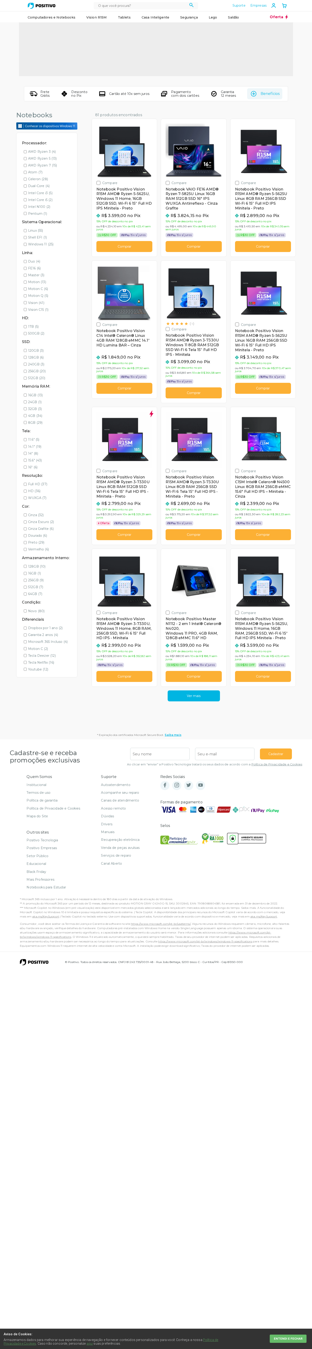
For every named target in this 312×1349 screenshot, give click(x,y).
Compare (109, 183)
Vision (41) (36, 303)
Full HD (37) (37, 484)
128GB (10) (37, 566)
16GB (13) (35, 395)
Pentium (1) (37, 214)
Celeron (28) (38, 179)
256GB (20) (37, 371)
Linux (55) (35, 230)
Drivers (106, 824)
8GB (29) (35, 423)
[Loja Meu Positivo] (41, 6)
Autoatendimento (115, 785)
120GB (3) (36, 351)
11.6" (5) (33, 439)
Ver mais (194, 696)
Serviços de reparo (116, 855)
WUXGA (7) (37, 498)
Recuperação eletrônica (120, 840)
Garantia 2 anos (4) (43, 635)
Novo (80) (36, 611)
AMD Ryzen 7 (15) (42, 165)
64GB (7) (35, 594)
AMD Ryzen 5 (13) (42, 158)
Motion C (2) (38, 649)
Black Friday (36, 872)
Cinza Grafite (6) (41, 529)
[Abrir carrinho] (284, 6)
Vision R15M (96, 17)
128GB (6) (36, 357)
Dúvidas (107, 816)
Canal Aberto (111, 863)
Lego (213, 17)
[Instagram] (177, 785)
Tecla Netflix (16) (41, 662)
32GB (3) (35, 409)
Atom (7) (35, 172)
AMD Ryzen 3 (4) (42, 152)
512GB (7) (35, 587)
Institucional (36, 785)
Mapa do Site (37, 816)
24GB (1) (35, 402)
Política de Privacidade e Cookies (276, 764)
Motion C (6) (38, 289)
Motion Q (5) (38, 296)
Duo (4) (34, 261)
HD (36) (34, 491)
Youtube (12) (38, 669)
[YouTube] (200, 785)
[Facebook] (165, 785)
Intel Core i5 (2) (40, 200)
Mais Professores (40, 879)
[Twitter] (188, 785)
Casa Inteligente (155, 17)
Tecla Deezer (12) (42, 656)
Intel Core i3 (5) (40, 193)
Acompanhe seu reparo (120, 793)
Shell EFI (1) (37, 237)
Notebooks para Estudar (46, 887)
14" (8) (33, 453)
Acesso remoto (113, 808)
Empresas (258, 5)
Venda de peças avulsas (120, 848)
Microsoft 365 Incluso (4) (48, 642)
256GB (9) (36, 580)
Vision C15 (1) (38, 310)
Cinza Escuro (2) (41, 522)
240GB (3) (36, 364)
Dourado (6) (37, 536)
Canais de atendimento (120, 800)
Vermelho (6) (38, 549)
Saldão (233, 17)
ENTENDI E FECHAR (288, 1338)
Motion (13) (37, 282)
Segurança (189, 17)
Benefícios (270, 93)
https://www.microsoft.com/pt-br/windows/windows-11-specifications (205, 941)
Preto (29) (36, 542)
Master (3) (36, 275)
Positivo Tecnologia (42, 840)
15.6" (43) (35, 460)
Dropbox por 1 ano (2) (45, 628)
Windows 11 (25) (40, 244)
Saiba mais (173, 735)
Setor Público (37, 856)
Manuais (107, 832)
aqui (90, 1343)
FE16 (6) (34, 268)
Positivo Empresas (41, 848)
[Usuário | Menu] (273, 5)
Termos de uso (38, 793)
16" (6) (32, 467)
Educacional (36, 864)
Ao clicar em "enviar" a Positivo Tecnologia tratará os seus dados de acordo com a (214, 764)
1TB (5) (33, 327)
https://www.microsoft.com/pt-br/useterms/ (161, 923)
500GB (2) (36, 333)
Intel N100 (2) (39, 207)
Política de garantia (42, 800)
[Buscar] (191, 5)
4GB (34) (35, 416)
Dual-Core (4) (39, 186)
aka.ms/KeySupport (45, 916)
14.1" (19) (35, 447)
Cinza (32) (36, 515)
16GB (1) (34, 573)
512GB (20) (36, 378)
